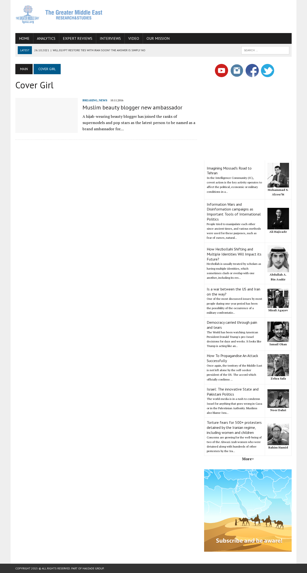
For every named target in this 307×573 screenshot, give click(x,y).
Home (24, 38)
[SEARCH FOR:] (265, 49)
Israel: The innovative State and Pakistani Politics (233, 392)
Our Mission (158, 38)
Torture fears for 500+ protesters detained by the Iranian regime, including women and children (234, 427)
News (103, 100)
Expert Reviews (77, 38)
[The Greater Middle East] (59, 14)
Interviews (110, 38)
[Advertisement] (204, 15)
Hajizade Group (93, 568)
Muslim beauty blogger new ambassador (132, 107)
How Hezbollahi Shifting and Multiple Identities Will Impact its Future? (234, 254)
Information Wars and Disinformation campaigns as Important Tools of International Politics (234, 211)
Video (133, 38)
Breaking (90, 100)
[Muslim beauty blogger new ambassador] (46, 129)
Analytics (46, 38)
